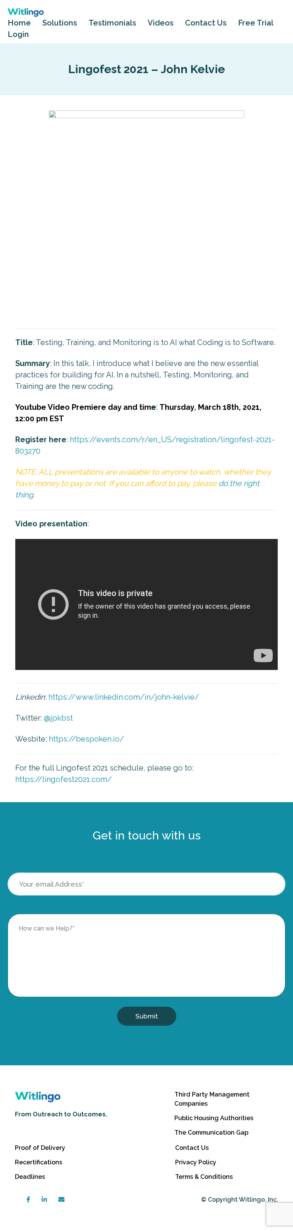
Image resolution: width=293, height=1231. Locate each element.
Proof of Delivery (40, 1147)
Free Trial (256, 22)
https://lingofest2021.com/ (63, 779)
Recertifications (38, 1162)
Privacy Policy (195, 1162)
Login (18, 34)
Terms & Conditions (204, 1176)
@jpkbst (58, 718)
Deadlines (30, 1176)
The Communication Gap (211, 1132)
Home (19, 22)
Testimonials (112, 22)
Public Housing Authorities (213, 1118)
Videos (161, 22)
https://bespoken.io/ (86, 738)
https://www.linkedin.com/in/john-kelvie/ (123, 697)
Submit (146, 1016)
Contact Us (206, 22)
